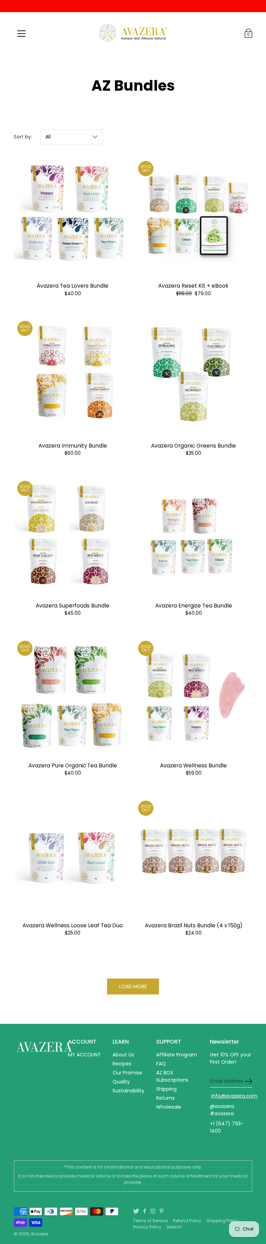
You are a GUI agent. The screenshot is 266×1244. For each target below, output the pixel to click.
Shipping (166, 1088)
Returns (165, 1097)
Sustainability (128, 1090)
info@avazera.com (234, 1095)
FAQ (161, 1063)
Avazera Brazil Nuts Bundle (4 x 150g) (193, 925)
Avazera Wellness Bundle (193, 765)
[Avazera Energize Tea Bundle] (193, 536)
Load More (133, 986)
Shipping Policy (222, 1221)
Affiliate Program (176, 1054)
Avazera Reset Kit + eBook (193, 285)
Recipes (122, 1063)
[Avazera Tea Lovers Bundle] (72, 216)
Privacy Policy (147, 1227)
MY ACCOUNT (84, 1054)
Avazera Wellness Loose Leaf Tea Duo (73, 925)
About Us (123, 1054)
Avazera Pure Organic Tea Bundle (72, 765)
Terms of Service (150, 1221)
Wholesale (168, 1106)
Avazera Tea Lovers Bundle (72, 285)
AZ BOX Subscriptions (172, 1076)
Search (174, 1227)
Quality (121, 1081)
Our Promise (127, 1072)
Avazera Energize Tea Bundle (193, 605)
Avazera (39, 1234)
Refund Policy (187, 1221)
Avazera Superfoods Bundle (72, 605)
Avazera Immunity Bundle (72, 445)
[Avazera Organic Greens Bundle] (193, 376)
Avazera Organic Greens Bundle (193, 445)
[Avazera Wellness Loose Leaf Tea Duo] (72, 855)
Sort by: (23, 136)
